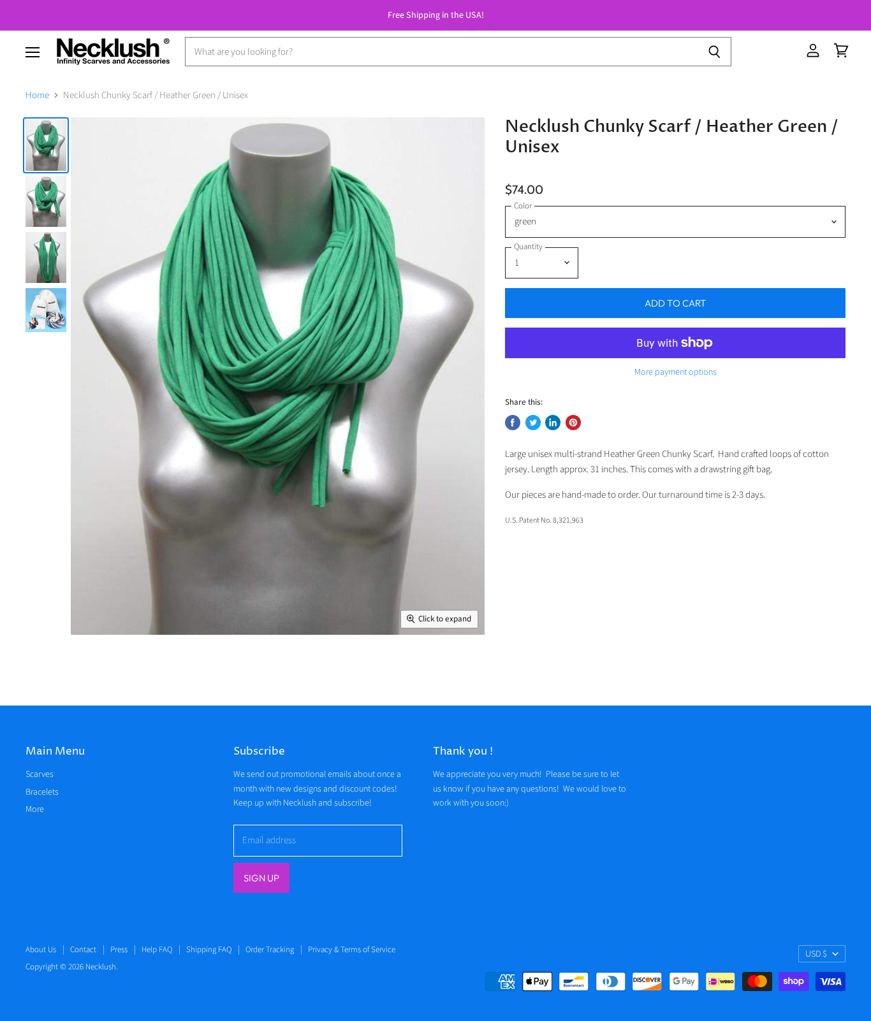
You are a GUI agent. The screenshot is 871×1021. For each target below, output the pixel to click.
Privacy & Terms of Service (351, 949)
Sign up (261, 878)
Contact (83, 949)
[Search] (714, 51)
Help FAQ (157, 949)
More (35, 809)
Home (37, 95)
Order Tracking (269, 949)
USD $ (816, 954)
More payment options (675, 372)
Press (119, 949)
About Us (41, 949)
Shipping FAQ (208, 949)
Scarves (40, 774)
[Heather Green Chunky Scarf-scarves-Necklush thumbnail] (46, 145)
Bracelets (42, 792)
